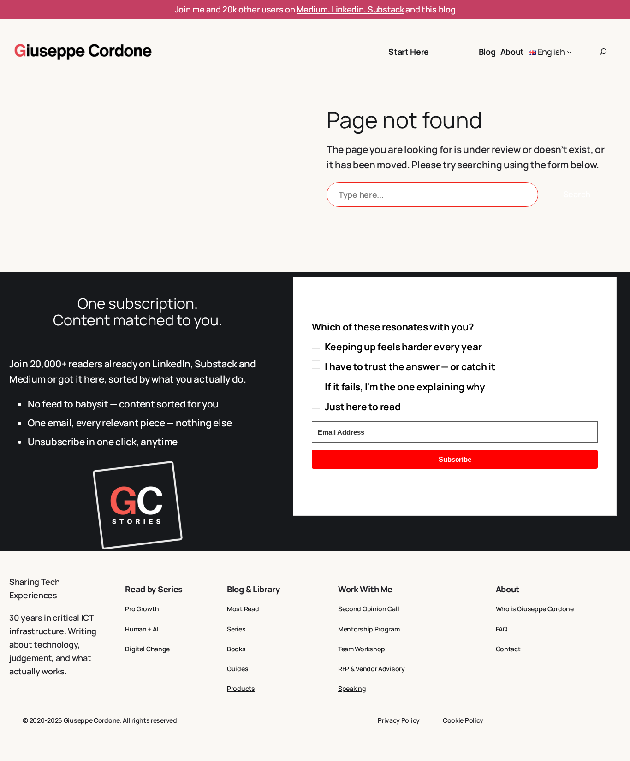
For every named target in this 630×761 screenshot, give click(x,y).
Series (236, 629)
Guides (237, 668)
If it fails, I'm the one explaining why (405, 386)
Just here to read (362, 406)
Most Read (243, 608)
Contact (508, 648)
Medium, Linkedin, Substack (350, 9)
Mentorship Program (369, 629)
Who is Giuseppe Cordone (535, 608)
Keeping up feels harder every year (403, 346)
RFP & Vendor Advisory (371, 668)
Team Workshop (361, 648)
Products (241, 688)
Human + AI (141, 629)
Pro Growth (142, 608)
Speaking (352, 688)
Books (236, 648)
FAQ (501, 629)
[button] (455, 367)
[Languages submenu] (569, 51)
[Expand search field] (603, 52)
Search (576, 194)
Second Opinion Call (368, 608)
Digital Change (147, 648)
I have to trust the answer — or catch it (410, 366)
